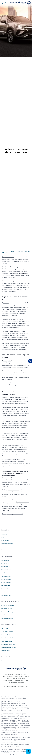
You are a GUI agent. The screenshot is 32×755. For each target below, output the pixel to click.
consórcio (6, 303)
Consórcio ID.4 (5, 592)
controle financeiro (15, 283)
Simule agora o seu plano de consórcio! (12, 514)
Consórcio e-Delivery (7, 611)
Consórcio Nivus (5, 566)
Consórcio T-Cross (6, 569)
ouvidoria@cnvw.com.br (16, 683)
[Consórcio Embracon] (3, 252)
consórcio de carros (13, 490)
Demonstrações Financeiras (8, 647)
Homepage (4, 534)
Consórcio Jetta (5, 585)
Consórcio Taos (5, 560)
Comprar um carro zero (8, 257)
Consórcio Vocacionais (7, 618)
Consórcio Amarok (6, 582)
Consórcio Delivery (6, 608)
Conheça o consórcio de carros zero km (20, 252)
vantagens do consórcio (18, 421)
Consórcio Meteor (6, 615)
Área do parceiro (5, 546)
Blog (7, 252)
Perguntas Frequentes (7, 543)
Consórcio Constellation (7, 605)
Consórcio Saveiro (6, 576)
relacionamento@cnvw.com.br (12, 676)
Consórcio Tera (5, 589)
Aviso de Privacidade (7, 631)
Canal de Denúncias (6, 641)
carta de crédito (23, 321)
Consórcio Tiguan (6, 579)
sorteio (6, 370)
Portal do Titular (5, 650)
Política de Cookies (6, 634)
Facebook (4, 661)
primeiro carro (6, 401)
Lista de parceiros (6, 550)
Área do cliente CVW (7, 540)
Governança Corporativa (8, 644)
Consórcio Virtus (5, 573)
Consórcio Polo (5, 563)
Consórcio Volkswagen (22, 502)
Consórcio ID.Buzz (6, 595)
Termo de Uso (5, 628)
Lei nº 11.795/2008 (7, 451)
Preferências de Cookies (7, 638)
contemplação (7, 361)
